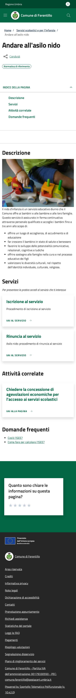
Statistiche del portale (18, 626)
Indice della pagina (16, 87)
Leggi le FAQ (12, 633)
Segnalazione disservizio (19, 654)
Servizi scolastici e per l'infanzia (35, 30)
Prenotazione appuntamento (22, 611)
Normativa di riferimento (17, 65)
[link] (19, 320)
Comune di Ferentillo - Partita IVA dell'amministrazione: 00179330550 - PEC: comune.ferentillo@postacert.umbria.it (31, 674)
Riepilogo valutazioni (17, 647)
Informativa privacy (16, 583)
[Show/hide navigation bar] (5, 15)
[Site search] (68, 15)
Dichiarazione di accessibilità (22, 597)
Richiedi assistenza (16, 619)
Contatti (10, 604)
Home (7, 30)
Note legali (11, 590)
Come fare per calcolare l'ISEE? (26, 442)
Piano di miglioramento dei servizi (25, 661)
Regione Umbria (13, 4)
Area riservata (13, 569)
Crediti (9, 576)
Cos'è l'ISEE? (15, 438)
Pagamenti (11, 640)
